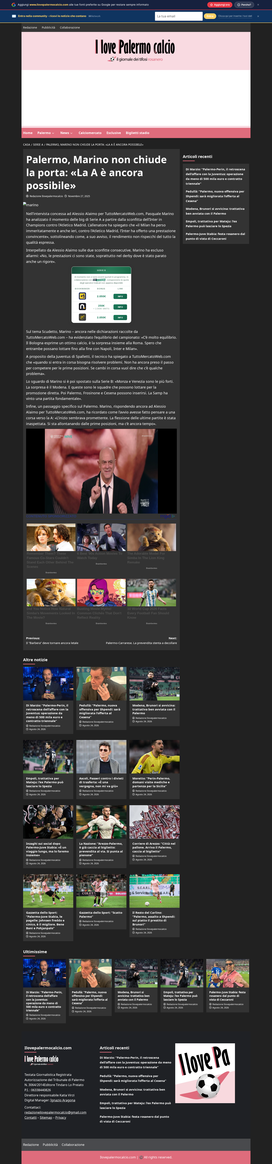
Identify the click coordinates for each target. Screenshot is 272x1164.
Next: (141, 640)
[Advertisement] (136, 98)
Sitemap (46, 1117)
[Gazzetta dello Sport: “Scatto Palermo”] (101, 891)
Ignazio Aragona (62, 1100)
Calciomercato (90, 133)
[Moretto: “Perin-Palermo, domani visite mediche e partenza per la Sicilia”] (154, 756)
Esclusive (114, 133)
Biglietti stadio (137, 133)
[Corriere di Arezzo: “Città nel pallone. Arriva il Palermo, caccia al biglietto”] (154, 822)
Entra (210, 16)
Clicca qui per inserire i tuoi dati (235, 16)
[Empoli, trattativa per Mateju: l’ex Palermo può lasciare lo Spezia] (48, 756)
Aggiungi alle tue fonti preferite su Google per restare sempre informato (83, 4)
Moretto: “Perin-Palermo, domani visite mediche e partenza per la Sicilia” (151, 782)
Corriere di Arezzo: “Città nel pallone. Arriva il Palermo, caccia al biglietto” (153, 847)
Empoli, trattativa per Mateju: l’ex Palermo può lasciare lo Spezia (44, 782)
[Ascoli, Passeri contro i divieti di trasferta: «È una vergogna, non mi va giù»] (101, 756)
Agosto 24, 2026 (37, 729)
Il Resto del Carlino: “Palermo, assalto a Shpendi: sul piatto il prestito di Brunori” (153, 918)
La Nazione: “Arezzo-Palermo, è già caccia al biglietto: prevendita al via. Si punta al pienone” (101, 849)
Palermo (44, 133)
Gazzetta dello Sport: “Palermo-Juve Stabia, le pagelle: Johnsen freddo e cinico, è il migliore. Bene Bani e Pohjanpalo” (45, 920)
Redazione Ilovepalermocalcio (46, 196)
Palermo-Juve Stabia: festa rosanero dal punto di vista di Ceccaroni (215, 236)
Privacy (60, 1117)
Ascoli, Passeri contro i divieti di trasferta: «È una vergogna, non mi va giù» (101, 782)
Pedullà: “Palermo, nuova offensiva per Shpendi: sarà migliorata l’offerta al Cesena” (99, 711)
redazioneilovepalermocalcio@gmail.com (55, 1112)
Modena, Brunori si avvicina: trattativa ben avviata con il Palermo (153, 709)
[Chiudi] (258, 5)
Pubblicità (48, 27)
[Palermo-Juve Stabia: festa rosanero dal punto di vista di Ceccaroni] (227, 973)
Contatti (30, 1117)
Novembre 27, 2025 (79, 196)
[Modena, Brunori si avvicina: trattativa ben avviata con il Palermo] (154, 683)
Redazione (30, 27)
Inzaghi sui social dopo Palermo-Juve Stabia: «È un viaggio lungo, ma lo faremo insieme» (47, 849)
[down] (53, 133)
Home (27, 133)
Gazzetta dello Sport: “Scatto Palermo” (100, 914)
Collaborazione (70, 27)
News (64, 133)
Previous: (52, 640)
